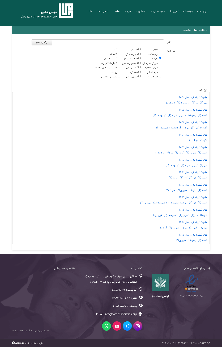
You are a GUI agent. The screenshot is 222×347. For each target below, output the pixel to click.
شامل (169, 42)
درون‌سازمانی (131, 54)
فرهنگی (134, 72)
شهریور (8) (181, 240)
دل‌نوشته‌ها (153, 54)
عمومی (155, 50)
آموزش (113, 50)
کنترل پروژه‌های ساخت (106, 68)
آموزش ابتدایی (110, 59)
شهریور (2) (182, 190)
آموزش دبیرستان (150, 63)
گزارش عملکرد (151, 68)
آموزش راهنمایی (130, 63)
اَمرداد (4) (172, 115)
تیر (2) (195, 103)
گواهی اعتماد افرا (160, 296)
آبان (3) (203, 215)
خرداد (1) (185, 165)
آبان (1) (183, 178)
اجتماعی (134, 50)
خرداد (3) (160, 153)
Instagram (137, 326)
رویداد (114, 72)
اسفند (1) (202, 115)
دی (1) (203, 165)
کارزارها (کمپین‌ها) (108, 63)
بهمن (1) (202, 228)
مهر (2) (182, 115)
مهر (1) (203, 103)
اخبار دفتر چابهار (130, 59)
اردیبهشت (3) (159, 115)
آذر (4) (203, 128)
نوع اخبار (170, 51)
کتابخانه (113, 54)
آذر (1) (203, 140)
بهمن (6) (191, 115)
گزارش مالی (132, 68)
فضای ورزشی (131, 77)
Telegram (127, 326)
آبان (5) (195, 128)
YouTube (116, 326)
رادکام (27, 343)
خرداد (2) (170, 190)
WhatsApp (106, 326)
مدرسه (155, 59)
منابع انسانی (152, 72)
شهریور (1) (191, 153)
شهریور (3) (174, 228)
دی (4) (192, 203)
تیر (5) (169, 153)
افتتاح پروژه (152, 77)
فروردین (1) (169, 103)
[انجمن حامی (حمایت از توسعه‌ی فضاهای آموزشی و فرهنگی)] (43, 14)
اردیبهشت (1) (183, 103)
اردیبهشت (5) (163, 128)
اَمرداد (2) (176, 128)
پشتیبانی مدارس (109, 77)
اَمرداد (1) (194, 140)
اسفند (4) (202, 153)
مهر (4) (185, 128)
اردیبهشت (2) (160, 203)
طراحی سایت (36, 343)
